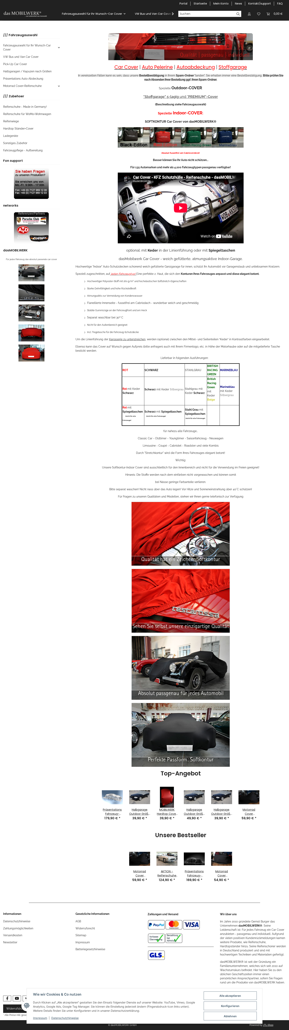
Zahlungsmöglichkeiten (18, 928)
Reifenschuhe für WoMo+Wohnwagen (27, 114)
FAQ (280, 4)
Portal (183, 4)
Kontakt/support (259, 4)
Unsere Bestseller (180, 835)
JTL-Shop (268, 1025)
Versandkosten (12, 935)
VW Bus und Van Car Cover (21, 56)
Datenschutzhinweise (16, 921)
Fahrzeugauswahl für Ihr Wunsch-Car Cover (27, 47)
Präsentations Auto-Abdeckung (23, 78)
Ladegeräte (10, 135)
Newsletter (10, 942)
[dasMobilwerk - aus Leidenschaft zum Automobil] (25, 14)
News (238, 4)
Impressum (82, 942)
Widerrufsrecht (85, 928)
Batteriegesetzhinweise (90, 949)
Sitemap (80, 935)
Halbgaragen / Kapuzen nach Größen (27, 71)
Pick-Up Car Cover (15, 64)
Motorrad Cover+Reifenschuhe (22, 85)
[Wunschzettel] (258, 14)
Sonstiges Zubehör (15, 143)
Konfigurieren (230, 1006)
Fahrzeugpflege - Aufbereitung (23, 150)
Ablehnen (230, 1016)
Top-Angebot (181, 774)
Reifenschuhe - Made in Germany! (25, 106)
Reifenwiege (11, 121)
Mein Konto (221, 4)
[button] (249, 14)
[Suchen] (238, 14)
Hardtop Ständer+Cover (18, 128)
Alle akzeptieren (230, 995)
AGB (78, 921)
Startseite (200, 4)
